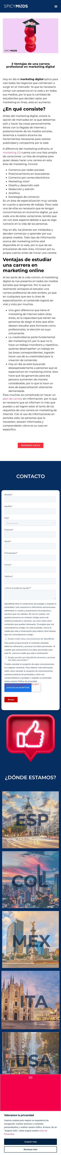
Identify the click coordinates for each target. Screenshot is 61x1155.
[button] (55, 6)
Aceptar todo (30, 1141)
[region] (30, 1133)
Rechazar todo (30, 1149)
